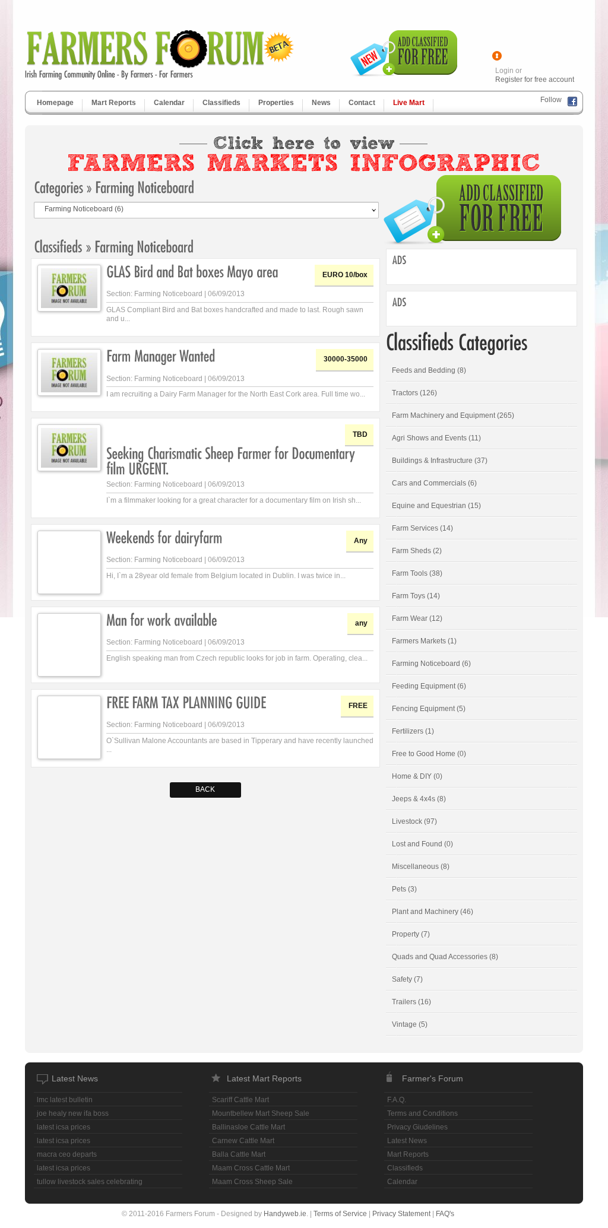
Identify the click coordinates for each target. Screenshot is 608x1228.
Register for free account (534, 79)
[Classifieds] (58, 246)
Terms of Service (340, 1214)
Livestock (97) (414, 821)
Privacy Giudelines (417, 1127)
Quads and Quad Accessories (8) (445, 957)
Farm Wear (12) (417, 618)
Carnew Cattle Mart (243, 1141)
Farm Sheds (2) (417, 551)
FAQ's (445, 1214)
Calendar (169, 103)
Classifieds (221, 103)
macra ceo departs (67, 1154)
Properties (276, 103)
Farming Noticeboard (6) (431, 663)
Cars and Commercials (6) (434, 483)
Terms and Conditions (422, 1113)
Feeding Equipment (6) (429, 686)
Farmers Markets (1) (424, 641)
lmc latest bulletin (65, 1100)
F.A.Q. (396, 1100)
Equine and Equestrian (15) (436, 506)
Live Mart (409, 103)
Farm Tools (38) (417, 573)
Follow (551, 100)
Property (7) (411, 934)
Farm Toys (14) (416, 596)
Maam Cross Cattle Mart (251, 1168)
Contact (362, 103)
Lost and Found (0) (422, 844)
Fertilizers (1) (413, 731)
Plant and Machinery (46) (432, 911)
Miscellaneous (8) (420, 866)
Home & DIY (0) (417, 776)
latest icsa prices (63, 1127)
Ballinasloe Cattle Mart (248, 1127)
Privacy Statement (401, 1214)
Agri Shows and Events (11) (436, 438)
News (321, 103)
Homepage (55, 103)
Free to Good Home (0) (429, 754)
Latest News (407, 1141)
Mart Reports (113, 103)
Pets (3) (404, 889)
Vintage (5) (410, 1024)
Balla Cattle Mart (238, 1154)
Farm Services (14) (422, 528)
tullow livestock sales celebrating (89, 1182)
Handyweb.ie (285, 1214)
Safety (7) (407, 979)
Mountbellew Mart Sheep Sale (260, 1113)
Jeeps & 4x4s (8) (419, 799)
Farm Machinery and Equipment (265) (453, 415)
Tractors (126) (414, 393)
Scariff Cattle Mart (240, 1100)
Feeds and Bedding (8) (429, 370)
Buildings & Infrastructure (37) (439, 460)
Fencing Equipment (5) (429, 709)
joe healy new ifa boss (73, 1113)
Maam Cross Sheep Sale (252, 1182)
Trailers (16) (411, 1002)
